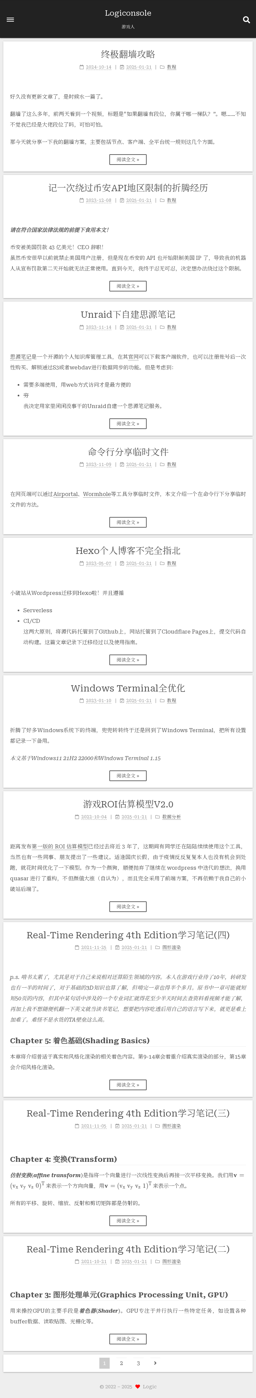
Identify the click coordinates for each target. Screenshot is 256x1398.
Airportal (65, 494)
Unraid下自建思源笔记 (128, 314)
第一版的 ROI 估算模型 (60, 846)
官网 (133, 357)
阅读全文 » (128, 159)
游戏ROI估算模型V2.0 (128, 804)
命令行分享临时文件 (128, 452)
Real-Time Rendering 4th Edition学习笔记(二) (128, 1249)
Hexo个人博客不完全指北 (128, 551)
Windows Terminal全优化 (128, 688)
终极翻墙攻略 (128, 54)
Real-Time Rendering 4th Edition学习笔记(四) (128, 935)
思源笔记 (20, 357)
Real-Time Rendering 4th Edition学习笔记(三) (128, 1113)
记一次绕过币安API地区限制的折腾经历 (128, 188)
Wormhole (97, 494)
